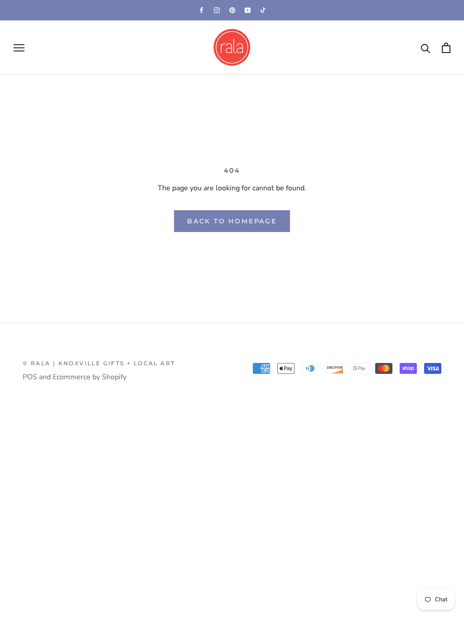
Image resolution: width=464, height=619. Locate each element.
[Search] (425, 48)
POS (30, 377)
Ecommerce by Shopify (89, 377)
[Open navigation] (19, 48)
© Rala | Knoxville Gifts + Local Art (99, 363)
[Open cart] (446, 48)
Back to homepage (232, 221)
